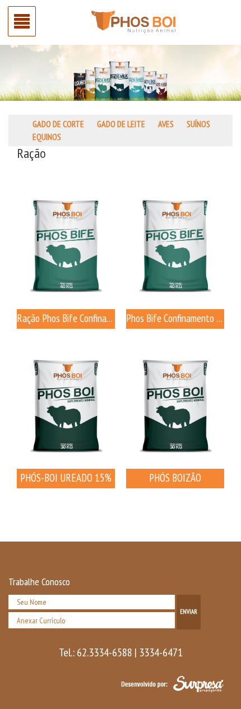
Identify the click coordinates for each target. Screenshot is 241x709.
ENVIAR (188, 611)
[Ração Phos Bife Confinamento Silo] (66, 244)
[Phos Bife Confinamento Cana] (175, 244)
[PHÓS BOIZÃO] (175, 404)
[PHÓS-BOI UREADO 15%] (66, 404)
